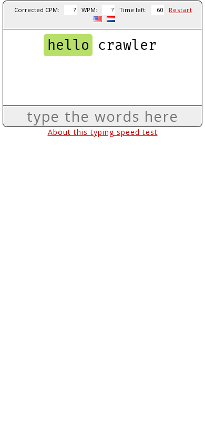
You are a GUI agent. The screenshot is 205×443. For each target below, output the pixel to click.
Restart (180, 10)
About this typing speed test (103, 132)
